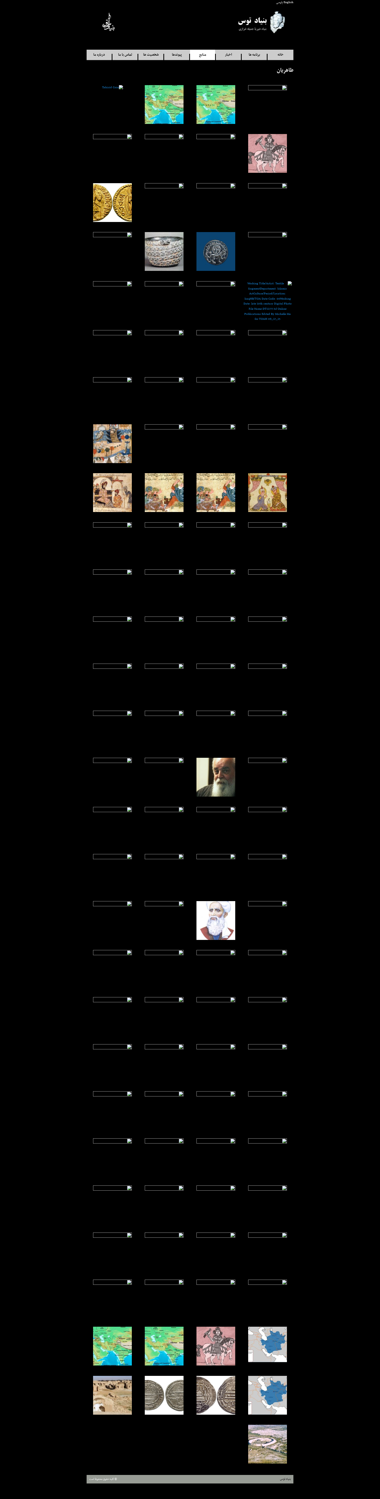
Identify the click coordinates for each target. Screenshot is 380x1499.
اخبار (228, 55)
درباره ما (99, 55)
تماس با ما (125, 55)
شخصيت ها (151, 55)
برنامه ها (254, 55)
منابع (202, 55)
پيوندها (177, 55)
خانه (281, 55)
